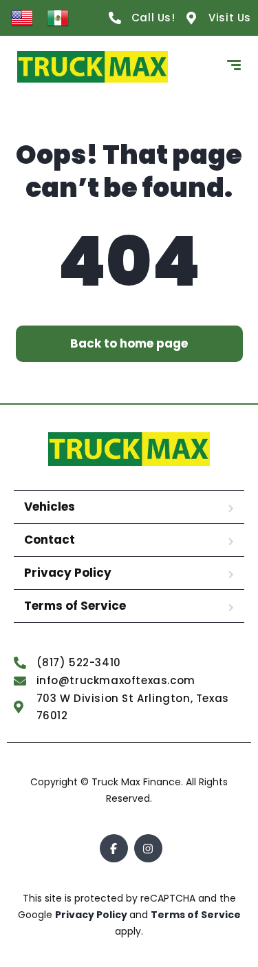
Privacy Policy (67, 572)
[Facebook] (114, 848)
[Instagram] (148, 848)
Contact (49, 539)
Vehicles (49, 506)
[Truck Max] (92, 67)
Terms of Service (75, 605)
